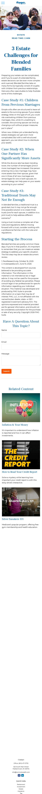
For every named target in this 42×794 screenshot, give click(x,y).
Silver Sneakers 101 (13, 519)
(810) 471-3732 (23, 763)
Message (5, 354)
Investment (21, 787)
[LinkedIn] (22, 775)
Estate (21, 789)
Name (4, 330)
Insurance (21, 791)
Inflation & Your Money (15, 424)
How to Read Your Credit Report (19, 472)
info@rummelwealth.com (21, 772)
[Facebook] (19, 775)
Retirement (21, 784)
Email (4, 342)
